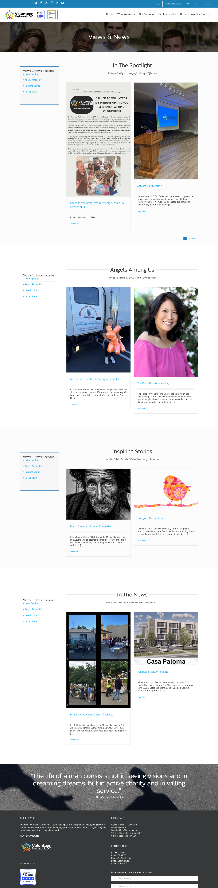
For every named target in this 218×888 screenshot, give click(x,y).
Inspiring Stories (32, 85)
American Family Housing (152, 671)
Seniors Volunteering (149, 186)
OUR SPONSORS (29, 835)
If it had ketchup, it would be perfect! (91, 526)
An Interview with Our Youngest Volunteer (95, 379)
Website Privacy (118, 827)
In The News (31, 91)
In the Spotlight (32, 74)
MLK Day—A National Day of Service (91, 714)
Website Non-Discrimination (124, 830)
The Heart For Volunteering (153, 383)
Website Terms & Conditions (124, 824)
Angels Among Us (33, 79)
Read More (74, 224)
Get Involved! (123, 860)
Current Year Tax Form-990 (123, 835)
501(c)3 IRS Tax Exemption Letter (127, 833)
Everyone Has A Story (150, 518)
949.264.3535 (124, 858)
